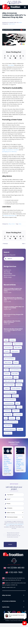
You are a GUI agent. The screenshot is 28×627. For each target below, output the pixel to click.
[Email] (20, 58)
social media (8, 377)
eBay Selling (18, 347)
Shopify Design (8, 277)
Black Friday (8, 355)
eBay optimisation (9, 381)
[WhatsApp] (17, 56)
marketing (7, 411)
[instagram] (14, 612)
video (17, 403)
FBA (18, 418)
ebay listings (8, 425)
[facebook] (4, 612)
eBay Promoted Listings (11, 422)
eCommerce (8, 347)
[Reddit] (11, 56)
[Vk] (10, 58)
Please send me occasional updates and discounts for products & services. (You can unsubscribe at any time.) (13, 535)
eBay (9, 24)
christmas (7, 396)
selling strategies (9, 384)
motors (13, 24)
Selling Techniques (10, 407)
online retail (8, 344)
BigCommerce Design (9, 275)
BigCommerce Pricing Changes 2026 (13, 314)
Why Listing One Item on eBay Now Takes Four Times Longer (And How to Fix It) (14, 299)
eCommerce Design (10, 392)
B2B (6, 418)
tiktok (6, 370)
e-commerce (18, 414)
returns (19, 407)
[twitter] (9, 612)
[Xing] (15, 58)
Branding (15, 396)
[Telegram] (20, 56)
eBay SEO (19, 381)
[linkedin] (23, 612)
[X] (8, 56)
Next (23, 243)
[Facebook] (5, 56)
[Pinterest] (5, 58)
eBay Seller (15, 373)
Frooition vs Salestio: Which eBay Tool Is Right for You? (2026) (14, 307)
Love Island (11, 65)
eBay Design (7, 272)
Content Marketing (10, 429)
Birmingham (8, 433)
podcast (7, 373)
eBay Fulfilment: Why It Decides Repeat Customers (12, 321)
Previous (5, 243)
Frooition (12, 418)
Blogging (20, 429)
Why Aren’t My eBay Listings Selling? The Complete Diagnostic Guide (13, 329)
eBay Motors (8, 414)
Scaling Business (9, 403)
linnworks (19, 384)
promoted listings (15, 370)
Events (16, 362)
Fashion (7, 388)
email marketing (16, 388)
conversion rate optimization (12, 366)
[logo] (11, 4)
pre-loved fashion (9, 358)
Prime (15, 377)
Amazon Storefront (10, 399)
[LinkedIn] (14, 56)
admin (20, 22)
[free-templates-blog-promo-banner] (14, 29)
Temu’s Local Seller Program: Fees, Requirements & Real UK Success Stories (13, 290)
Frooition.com (7, 270)
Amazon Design (8, 273)
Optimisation (15, 351)
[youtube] (18, 612)
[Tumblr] (23, 56)
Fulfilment (15, 411)
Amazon (12, 340)
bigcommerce (17, 344)
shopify (7, 351)
